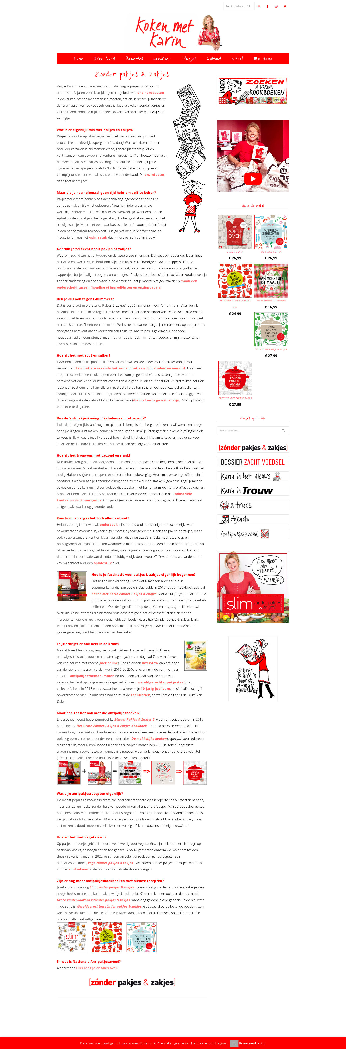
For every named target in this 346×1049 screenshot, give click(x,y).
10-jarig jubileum (155, 688)
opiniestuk (98, 237)
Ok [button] (234, 1043)
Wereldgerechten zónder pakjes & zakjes (109, 906)
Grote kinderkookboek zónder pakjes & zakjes (93, 900)
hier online (109, 663)
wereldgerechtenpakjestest (161, 682)
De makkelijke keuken (149, 738)
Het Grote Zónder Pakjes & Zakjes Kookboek (112, 726)
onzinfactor (154, 174)
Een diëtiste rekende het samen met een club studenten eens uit (131, 368)
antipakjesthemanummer (92, 676)
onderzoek (109, 524)
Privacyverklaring (252, 1043)
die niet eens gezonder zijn (156, 400)
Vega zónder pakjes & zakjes (110, 863)
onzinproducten (150, 92)
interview (150, 663)
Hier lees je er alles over (96, 968)
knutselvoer (78, 869)
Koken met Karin (173, 33)
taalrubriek (140, 695)
